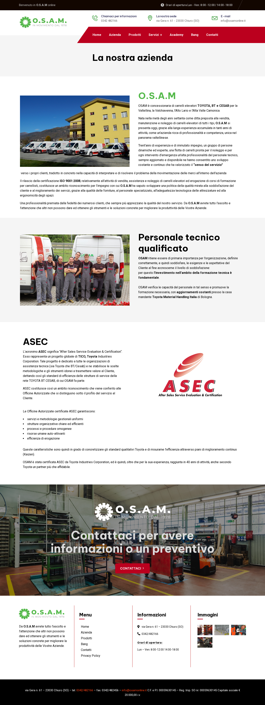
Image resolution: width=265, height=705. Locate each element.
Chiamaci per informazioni (119, 16)
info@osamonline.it (233, 20)
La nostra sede (166, 16)
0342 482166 (109, 20)
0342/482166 (150, 633)
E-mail (225, 16)
